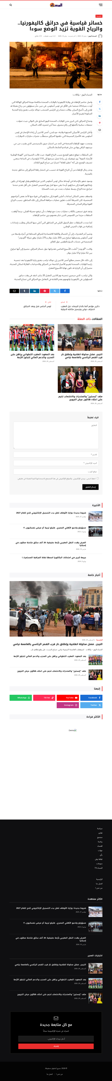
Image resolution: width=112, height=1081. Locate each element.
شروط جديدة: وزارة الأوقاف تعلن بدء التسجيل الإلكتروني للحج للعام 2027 (51, 513)
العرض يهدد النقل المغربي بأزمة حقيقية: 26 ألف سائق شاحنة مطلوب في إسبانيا (51, 544)
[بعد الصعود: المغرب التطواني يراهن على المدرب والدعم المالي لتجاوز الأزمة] (32, 337)
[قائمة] (100, 5)
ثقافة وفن (98, 859)
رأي (101, 855)
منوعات (99, 864)
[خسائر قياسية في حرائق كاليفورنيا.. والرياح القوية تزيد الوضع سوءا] (56, 65)
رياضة (100, 842)
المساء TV (98, 868)
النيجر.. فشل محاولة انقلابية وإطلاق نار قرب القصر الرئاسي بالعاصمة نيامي (81, 356)
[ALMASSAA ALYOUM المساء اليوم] (56, 4)
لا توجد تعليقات (48, 36)
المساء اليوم (92, 36)
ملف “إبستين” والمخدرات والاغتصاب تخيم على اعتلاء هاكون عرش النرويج (80, 398)
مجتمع (99, 837)
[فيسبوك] (99, 102)
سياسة (99, 828)
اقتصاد (99, 846)
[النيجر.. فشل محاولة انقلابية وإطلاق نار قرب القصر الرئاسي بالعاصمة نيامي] (80, 337)
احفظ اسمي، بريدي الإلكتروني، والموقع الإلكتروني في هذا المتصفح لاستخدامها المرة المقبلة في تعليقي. (56, 479)
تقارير (100, 833)
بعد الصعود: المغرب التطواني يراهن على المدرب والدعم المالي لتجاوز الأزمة (32, 356)
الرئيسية (99, 16)
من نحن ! (98, 888)
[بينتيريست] (99, 123)
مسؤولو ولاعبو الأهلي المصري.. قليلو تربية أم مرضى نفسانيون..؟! (54, 528)
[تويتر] (99, 109)
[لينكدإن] (99, 116)
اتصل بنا (99, 884)
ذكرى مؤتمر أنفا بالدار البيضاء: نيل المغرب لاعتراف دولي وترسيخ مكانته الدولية (80, 307)
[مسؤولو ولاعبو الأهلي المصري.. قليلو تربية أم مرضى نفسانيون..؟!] (95, 531)
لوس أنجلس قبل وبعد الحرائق (37, 306)
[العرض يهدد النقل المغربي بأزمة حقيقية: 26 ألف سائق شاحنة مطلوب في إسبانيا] (95, 546)
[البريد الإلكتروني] (99, 130)
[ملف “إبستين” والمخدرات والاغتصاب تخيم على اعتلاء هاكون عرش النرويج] (80, 379)
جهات (100, 850)
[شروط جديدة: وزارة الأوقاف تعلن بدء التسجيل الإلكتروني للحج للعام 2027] (95, 516)
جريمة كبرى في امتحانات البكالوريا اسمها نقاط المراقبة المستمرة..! (54, 557)
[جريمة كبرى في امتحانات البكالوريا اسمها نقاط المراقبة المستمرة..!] (95, 561)
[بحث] (11, 5)
